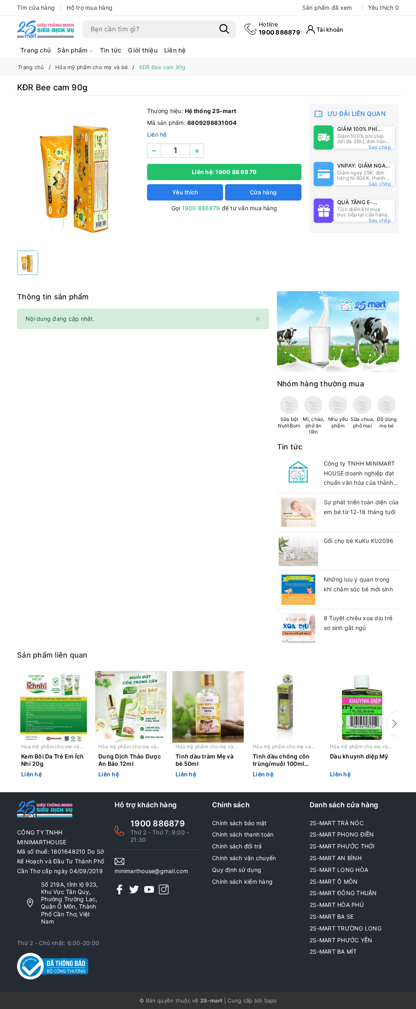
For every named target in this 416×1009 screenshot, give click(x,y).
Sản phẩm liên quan (52, 655)
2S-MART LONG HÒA (339, 869)
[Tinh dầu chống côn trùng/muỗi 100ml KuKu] (285, 707)
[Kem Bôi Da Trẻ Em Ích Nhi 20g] (53, 707)
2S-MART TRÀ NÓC (337, 822)
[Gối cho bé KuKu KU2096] (298, 551)
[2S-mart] (338, 331)
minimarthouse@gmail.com (151, 870)
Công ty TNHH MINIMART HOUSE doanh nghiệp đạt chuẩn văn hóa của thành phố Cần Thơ (359, 474)
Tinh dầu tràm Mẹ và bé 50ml (205, 760)
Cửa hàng (263, 192)
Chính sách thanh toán (242, 834)
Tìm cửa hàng (36, 7)
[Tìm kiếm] (224, 29)
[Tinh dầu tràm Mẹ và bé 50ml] (208, 707)
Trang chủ (35, 50)
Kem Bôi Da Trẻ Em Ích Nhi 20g (52, 760)
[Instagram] (164, 889)
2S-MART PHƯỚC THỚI (342, 846)
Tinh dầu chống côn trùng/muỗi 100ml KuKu (281, 760)
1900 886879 (279, 28)
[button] (393, 724)
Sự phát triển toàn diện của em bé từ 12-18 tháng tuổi (361, 507)
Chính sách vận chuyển (244, 857)
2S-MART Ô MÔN (334, 881)
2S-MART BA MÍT (333, 951)
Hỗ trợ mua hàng (90, 7)
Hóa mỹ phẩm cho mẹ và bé (50, 747)
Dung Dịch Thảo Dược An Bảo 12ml (129, 760)
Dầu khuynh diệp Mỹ (359, 756)
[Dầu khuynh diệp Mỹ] (362, 707)
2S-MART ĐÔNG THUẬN (343, 892)
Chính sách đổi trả (237, 846)
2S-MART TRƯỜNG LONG (345, 928)
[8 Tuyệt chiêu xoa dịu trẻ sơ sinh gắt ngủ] (298, 628)
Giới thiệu (143, 50)
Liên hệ (175, 50)
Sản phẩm (73, 50)
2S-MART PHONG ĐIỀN (342, 834)
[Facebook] (119, 889)
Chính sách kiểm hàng (242, 881)
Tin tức (111, 50)
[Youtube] (149, 889)
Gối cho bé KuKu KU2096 (359, 540)
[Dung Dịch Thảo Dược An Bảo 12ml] (130, 707)
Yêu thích (383, 7)
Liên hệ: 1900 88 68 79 (224, 171)
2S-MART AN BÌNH (336, 857)
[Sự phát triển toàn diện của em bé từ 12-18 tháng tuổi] (298, 512)
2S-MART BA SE (331, 916)
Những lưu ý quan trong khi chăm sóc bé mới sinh (358, 584)
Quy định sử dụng (236, 869)
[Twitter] (134, 889)
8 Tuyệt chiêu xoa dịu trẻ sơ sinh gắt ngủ (358, 623)
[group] (78, 175)
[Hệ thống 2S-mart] (45, 29)
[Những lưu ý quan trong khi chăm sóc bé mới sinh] (298, 590)
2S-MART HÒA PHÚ (337, 904)
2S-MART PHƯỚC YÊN (341, 940)
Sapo (270, 1000)
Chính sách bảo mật (239, 822)
